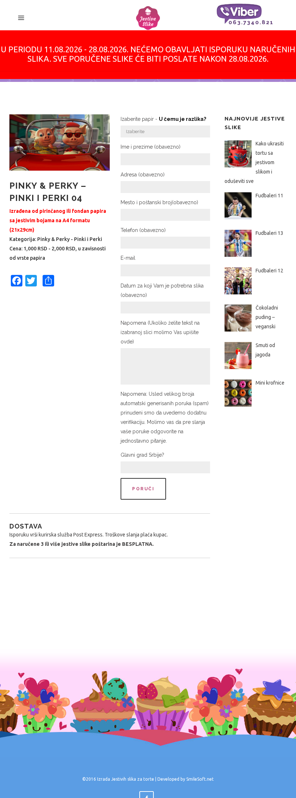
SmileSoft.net (200, 779)
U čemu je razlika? (182, 119)
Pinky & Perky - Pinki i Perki (69, 239)
